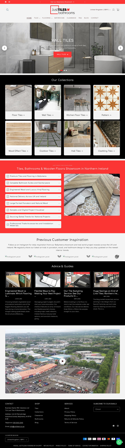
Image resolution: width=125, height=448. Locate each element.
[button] (7, 10)
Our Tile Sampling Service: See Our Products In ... (73, 293)
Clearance (39, 415)
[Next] (117, 257)
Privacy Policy (69, 412)
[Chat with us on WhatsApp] (119, 442)
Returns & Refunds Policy (74, 419)
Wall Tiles (61, 54)
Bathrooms (39, 419)
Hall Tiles (76, 151)
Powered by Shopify (34, 445)
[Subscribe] (117, 409)
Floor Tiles (17, 115)
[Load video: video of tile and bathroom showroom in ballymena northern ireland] (62, 361)
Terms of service (74, 445)
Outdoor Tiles (47, 151)
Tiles (36, 408)
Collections (39, 412)
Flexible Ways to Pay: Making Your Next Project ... (47, 293)
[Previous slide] (4, 48)
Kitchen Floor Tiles (76, 115)
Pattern (105, 115)
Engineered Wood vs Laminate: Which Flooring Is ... (18, 293)
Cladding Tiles (105, 151)
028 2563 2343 (18, 422)
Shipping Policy (70, 415)
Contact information (90, 445)
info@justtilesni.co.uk (17, 426)
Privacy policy (61, 445)
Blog (36, 422)
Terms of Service (70, 422)
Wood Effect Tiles (17, 151)
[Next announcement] (85, 2)
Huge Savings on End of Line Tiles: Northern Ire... (106, 292)
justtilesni (23, 445)
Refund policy (49, 445)
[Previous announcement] (40, 2)
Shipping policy (105, 445)
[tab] (58, 70)
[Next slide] (120, 48)
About (66, 408)
